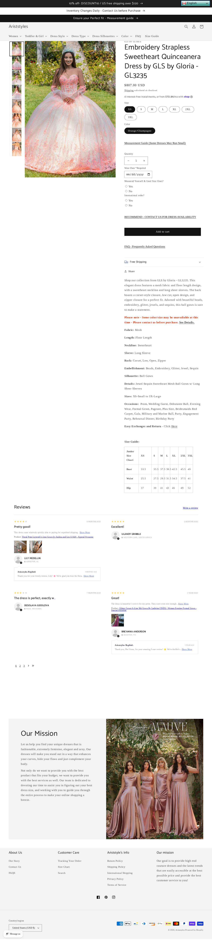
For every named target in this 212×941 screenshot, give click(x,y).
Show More (85, 532)
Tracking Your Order (69, 861)
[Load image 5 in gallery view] (17, 106)
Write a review (190, 508)
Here (174, 426)
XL (174, 109)
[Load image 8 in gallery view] (17, 149)
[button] (15, 36)
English (191, 3)
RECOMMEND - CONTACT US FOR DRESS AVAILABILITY (160, 216)
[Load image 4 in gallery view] (17, 92)
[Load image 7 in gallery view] (17, 135)
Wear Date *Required (135, 168)
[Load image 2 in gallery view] (17, 63)
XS (130, 109)
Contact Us (15, 867)
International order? (134, 195)
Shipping (129, 90)
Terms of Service (116, 885)
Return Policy (115, 861)
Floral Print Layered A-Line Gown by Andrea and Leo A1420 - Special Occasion (57, 537)
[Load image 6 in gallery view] (17, 120)
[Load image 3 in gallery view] (17, 77)
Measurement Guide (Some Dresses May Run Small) (155, 143)
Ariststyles (180, 930)
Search (62, 873)
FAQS (12, 873)
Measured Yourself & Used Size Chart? (143, 181)
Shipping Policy (116, 867)
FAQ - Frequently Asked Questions (144, 246)
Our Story (14, 861)
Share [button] (131, 271)
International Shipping (120, 873)
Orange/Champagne (140, 130)
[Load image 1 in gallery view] (17, 49)
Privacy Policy (115, 879)
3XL (130, 117)
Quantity (128, 154)
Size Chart (64, 867)
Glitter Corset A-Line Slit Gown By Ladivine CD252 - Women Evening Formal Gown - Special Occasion (153, 609)
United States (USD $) (23, 928)
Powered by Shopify (194, 930)
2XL (187, 109)
